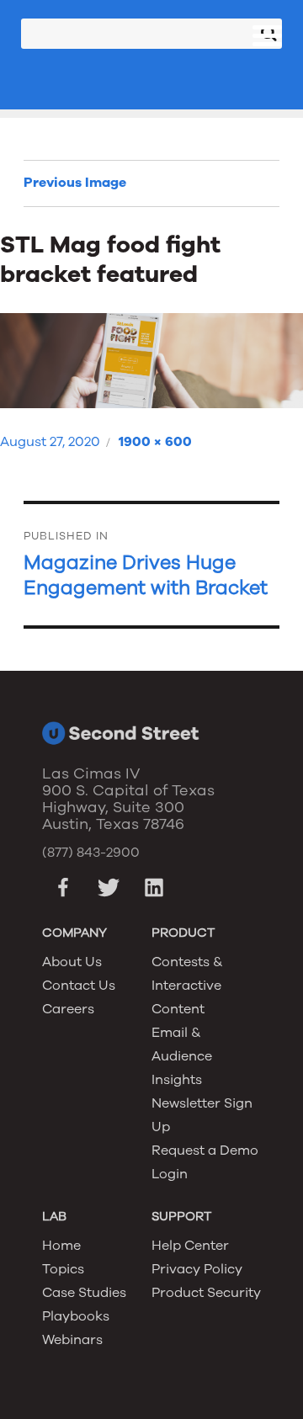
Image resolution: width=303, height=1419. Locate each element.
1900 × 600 (155, 442)
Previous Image (75, 182)
